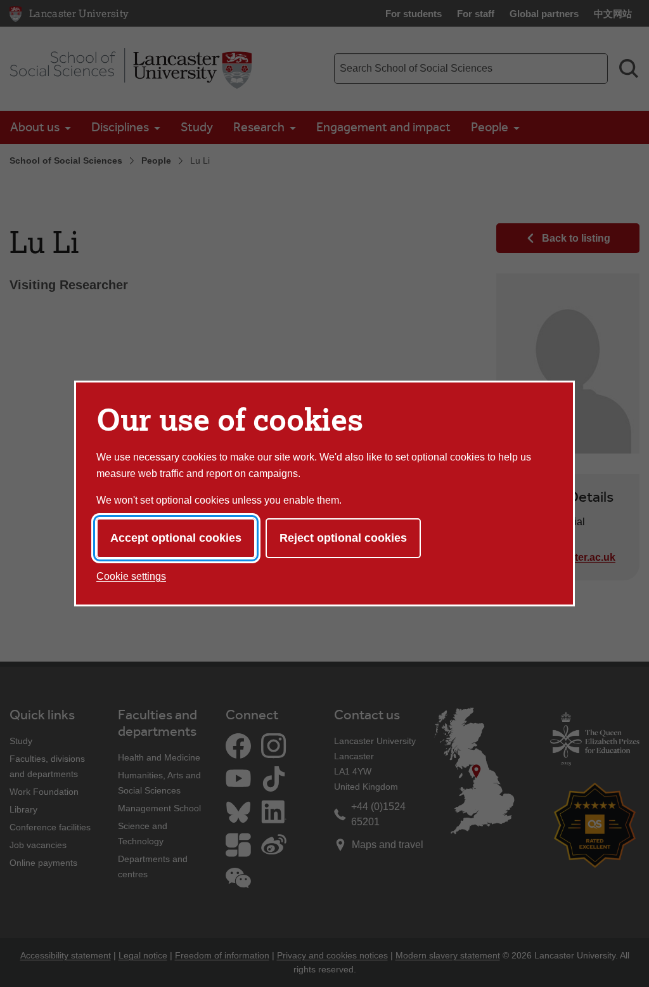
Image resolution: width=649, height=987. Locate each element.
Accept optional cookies (175, 538)
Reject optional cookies (343, 538)
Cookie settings (131, 576)
